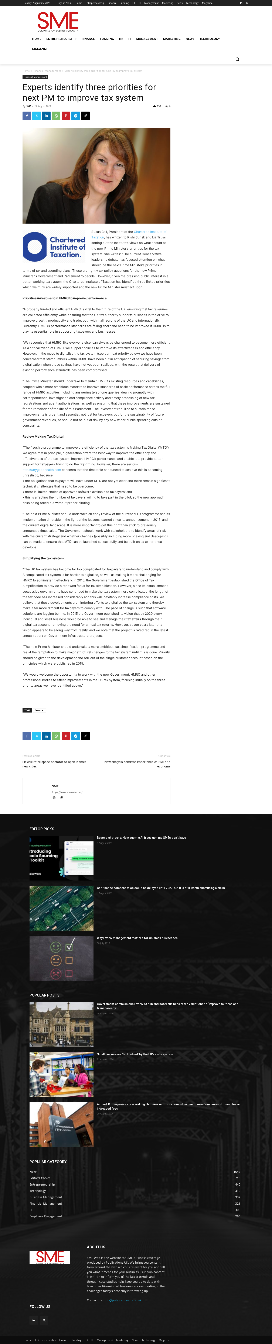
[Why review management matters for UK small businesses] (62, 958)
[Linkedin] (241, 3)
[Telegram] (75, 116)
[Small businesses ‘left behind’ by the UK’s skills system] (62, 1074)
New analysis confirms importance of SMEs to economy (137, 764)
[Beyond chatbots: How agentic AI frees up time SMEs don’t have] (62, 858)
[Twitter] (247, 3)
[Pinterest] (66, 116)
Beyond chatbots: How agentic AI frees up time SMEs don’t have (141, 837)
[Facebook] (27, 116)
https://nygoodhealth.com (42, 470)
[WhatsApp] (56, 116)
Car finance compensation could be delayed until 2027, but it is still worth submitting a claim (161, 888)
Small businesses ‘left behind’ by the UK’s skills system (135, 1054)
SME (28, 106)
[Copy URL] (85, 116)
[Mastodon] (63, 798)
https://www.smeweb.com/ (67, 792)
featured (39, 710)
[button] (237, 59)
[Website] (56, 798)
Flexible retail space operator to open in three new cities (54, 764)
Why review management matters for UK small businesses (137, 938)
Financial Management (47, 71)
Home (26, 71)
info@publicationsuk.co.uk (122, 1300)
